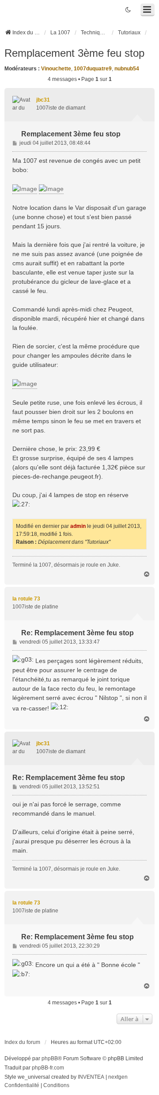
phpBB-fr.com (48, 1068)
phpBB (50, 1058)
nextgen (118, 1077)
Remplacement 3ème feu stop (74, 53)
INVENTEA (91, 1077)
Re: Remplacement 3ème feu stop (77, 633)
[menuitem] (21, 1086)
